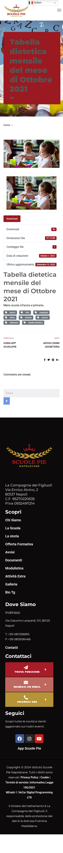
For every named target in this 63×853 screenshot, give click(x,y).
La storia (12, 536)
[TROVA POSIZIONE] (26, 667)
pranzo (44, 317)
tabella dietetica (35, 322)
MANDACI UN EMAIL (27, 686)
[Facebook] (19, 738)
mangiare (43, 312)
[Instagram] (29, 738)
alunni (12, 312)
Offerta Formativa (19, 544)
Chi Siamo (13, 520)
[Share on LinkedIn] (57, 359)
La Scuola (12, 528)
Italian (37, 2)
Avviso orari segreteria (51, 345)
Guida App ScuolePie (10, 345)
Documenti (13, 560)
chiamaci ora (27, 701)
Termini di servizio (17, 782)
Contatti (11, 647)
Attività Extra (15, 576)
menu (12, 317)
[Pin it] (53, 359)
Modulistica (14, 568)
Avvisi (10, 552)
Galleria (11, 584)
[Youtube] (39, 738)
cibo (26, 312)
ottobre (28, 317)
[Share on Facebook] (45, 359)
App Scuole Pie (29, 748)
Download (12, 218)
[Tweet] (48, 359)
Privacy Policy (30, 777)
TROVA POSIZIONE (27, 671)
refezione (13, 322)
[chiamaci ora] (26, 697)
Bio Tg (10, 592)
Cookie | (45, 777)
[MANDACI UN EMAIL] (26, 682)
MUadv (11, 792)
